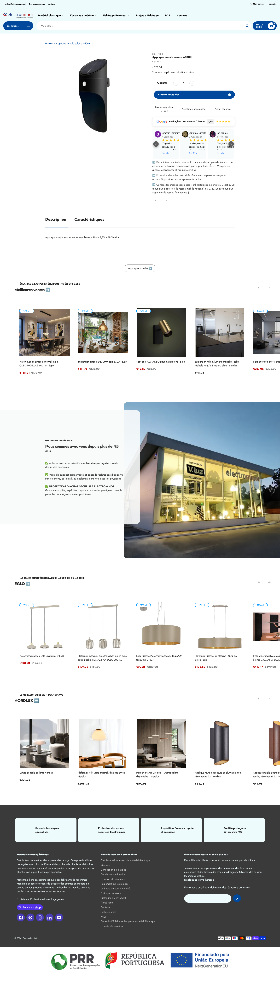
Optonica (156, 61)
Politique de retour (111, 893)
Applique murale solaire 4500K (73, 43)
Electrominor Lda (30, 938)
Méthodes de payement (113, 898)
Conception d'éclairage (113, 870)
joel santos (204, 133)
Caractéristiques (89, 219)
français (272, 4)
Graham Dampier (153, 133)
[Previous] (155, 199)
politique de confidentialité (115, 888)
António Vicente (180, 133)
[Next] (166, 199)
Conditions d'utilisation (113, 874)
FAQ (103, 917)
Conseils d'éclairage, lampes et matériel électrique (128, 921)
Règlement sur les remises (114, 884)
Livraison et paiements (112, 879)
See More (176, 153)
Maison (49, 43)
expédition (170, 72)
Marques (105, 865)
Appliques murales (140, 268)
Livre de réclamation (112, 926)
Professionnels (108, 912)
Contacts (105, 907)
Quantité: (162, 83)
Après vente (107, 902)
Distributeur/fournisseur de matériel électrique (125, 860)
